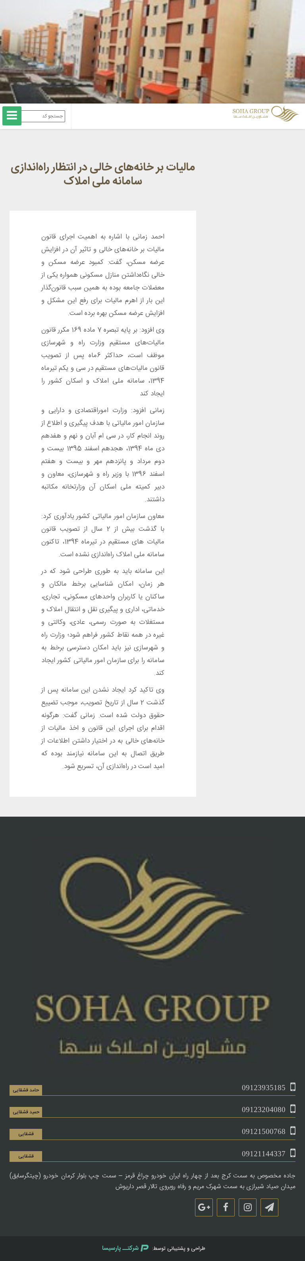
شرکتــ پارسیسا (120, 1248)
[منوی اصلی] (11, 115)
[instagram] (248, 1207)
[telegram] (269, 1207)
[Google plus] (204, 1207)
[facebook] (226, 1207)
